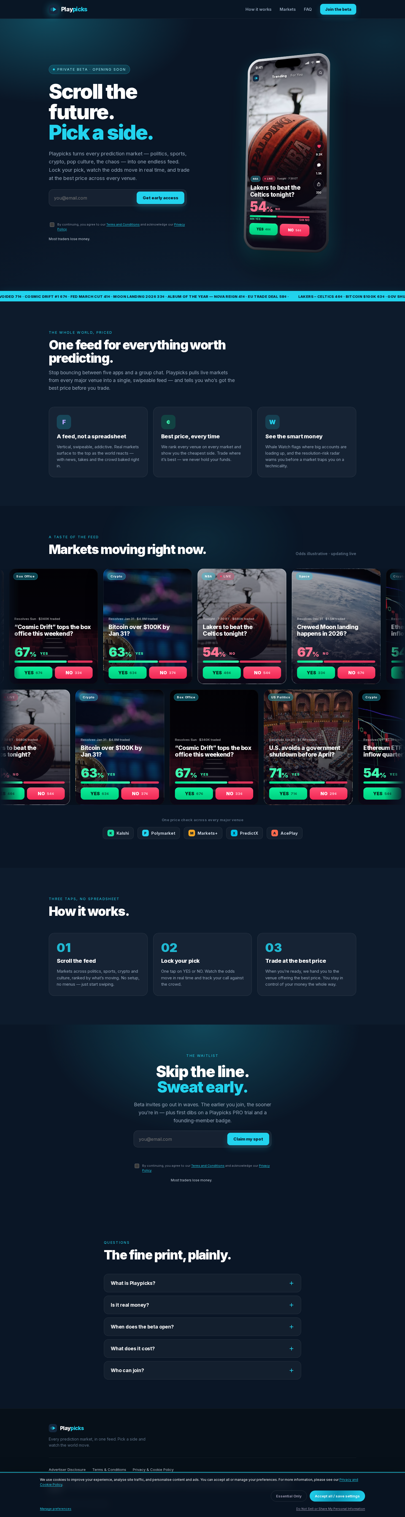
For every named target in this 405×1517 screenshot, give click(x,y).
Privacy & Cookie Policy (153, 1469)
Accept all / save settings (337, 1496)
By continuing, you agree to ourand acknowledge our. (121, 226)
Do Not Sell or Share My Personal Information (330, 1509)
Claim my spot (248, 1139)
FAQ (308, 9)
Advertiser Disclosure (67, 1469)
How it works (258, 9)
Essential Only (289, 1496)
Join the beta (338, 9)
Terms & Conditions (109, 1469)
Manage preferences (55, 1509)
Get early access (160, 197)
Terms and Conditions (123, 224)
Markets (288, 9)
